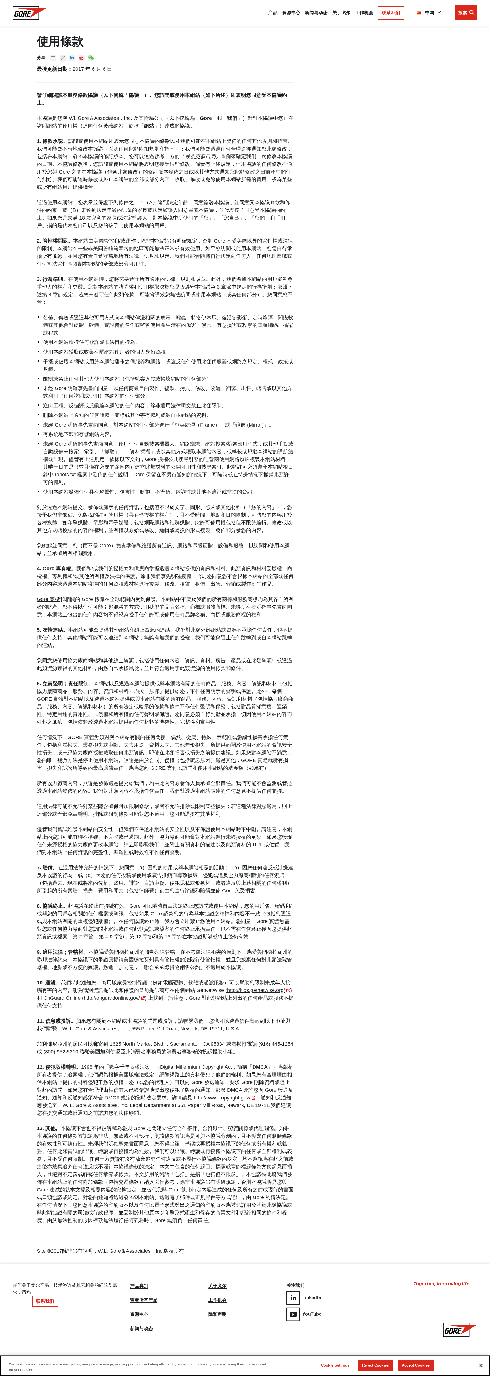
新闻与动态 (141, 1328)
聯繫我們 (149, 844)
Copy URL (63, 58)
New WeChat (91, 58)
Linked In (72, 58)
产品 (272, 12)
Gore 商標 (48, 599)
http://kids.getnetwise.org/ (256, 990)
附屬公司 (154, 118)
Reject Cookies (375, 1365)
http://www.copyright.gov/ (222, 1098)
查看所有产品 (144, 1300)
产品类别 (139, 1286)
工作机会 (217, 1300)
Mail (53, 58)
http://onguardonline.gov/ (112, 998)
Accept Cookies (416, 1365)
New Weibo (82, 58)
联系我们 (391, 12)
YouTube (312, 1314)
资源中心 (139, 1314)
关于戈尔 (341, 12)
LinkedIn (311, 1297)
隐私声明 (217, 1314)
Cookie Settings (335, 1365)
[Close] (481, 1365)
